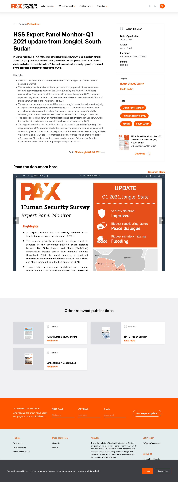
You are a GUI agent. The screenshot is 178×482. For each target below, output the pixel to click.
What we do (47, 6)
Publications (85, 6)
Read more (52, 340)
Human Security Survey (132, 83)
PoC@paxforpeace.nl (151, 443)
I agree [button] (147, 471)
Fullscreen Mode (156, 172)
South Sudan (126, 89)
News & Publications (21, 451)
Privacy (55, 447)
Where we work (66, 6)
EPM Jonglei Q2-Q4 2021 (87, 152)
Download (140, 153)
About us (101, 6)
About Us (56, 443)
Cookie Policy (163, 471)
